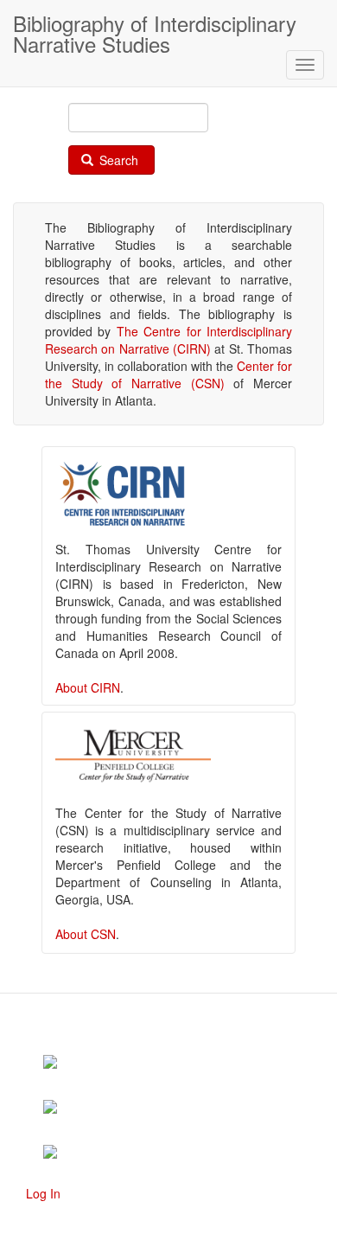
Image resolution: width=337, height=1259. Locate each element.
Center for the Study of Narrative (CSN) (168, 374)
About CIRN (87, 687)
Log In (43, 1193)
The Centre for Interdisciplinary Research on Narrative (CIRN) (168, 340)
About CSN (85, 934)
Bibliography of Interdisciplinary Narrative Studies (154, 25)
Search (117, 160)
